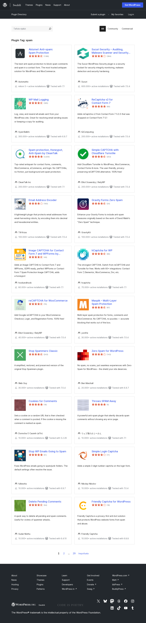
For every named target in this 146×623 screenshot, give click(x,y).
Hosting (15, 584)
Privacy (14, 589)
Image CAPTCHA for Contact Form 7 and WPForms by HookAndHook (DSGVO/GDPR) (47, 252)
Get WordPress (132, 5)
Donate (91, 584)
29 (74, 553)
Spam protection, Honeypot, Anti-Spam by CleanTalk (46, 151)
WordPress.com (120, 575)
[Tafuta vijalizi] (50, 29)
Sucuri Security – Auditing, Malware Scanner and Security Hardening (110, 51)
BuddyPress (119, 589)
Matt (115, 580)
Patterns (41, 589)
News (14, 580)
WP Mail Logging (39, 99)
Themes (40, 580)
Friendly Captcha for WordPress (111, 501)
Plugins (40, 584)
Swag (91, 589)
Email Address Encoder (43, 200)
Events (90, 580)
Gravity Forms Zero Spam (107, 200)
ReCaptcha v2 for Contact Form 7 (102, 101)
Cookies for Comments (43, 401)
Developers (67, 584)
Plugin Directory (19, 14)
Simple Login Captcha (105, 451)
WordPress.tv (69, 589)
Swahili (42, 605)
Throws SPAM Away (104, 401)
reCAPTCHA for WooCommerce (48, 300)
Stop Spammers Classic (43, 350)
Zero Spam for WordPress (107, 350)
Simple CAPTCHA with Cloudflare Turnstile (105, 151)
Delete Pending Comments (45, 501)
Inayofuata (84, 553)
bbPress (117, 584)
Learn (64, 575)
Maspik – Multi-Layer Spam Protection (104, 302)
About (14, 575)
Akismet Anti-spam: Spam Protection (41, 51)
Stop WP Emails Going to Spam (47, 451)
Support (66, 580)
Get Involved (93, 575)
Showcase (41, 575)
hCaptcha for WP (102, 250)
